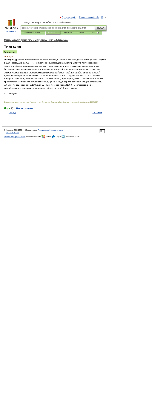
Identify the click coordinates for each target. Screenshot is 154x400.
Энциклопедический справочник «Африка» (33, 33)
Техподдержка (43, 130)
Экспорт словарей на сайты (14, 137)
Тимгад (12, 112)
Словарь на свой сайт (89, 17)
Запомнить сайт (69, 17)
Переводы (67, 33)
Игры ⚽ (95, 33)
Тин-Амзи (97, 112)
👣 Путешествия (12, 132)
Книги (81, 33)
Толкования (53, 33)
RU (102, 17)
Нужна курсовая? (25, 108)
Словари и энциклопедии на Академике (46, 22)
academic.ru (11, 32)
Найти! (100, 28)
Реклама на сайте (56, 130)
